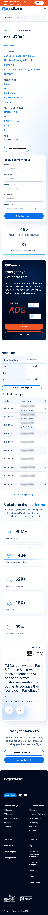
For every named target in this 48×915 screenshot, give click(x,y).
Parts (13, 30)
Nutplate (8, 74)
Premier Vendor (28, 410)
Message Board (10, 853)
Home (6, 30)
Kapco (7, 84)
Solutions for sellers (36, 801)
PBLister (7, 822)
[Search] (43, 17)
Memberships (9, 835)
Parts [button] (7, 17)
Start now (39, 3)
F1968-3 (8, 125)
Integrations (8, 841)
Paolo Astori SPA (13, 93)
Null (6, 88)
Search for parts (10, 847)
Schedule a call (23, 216)
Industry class (9, 204)
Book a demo (23, 755)
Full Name (8, 175)
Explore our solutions (23, 748)
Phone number (9, 184)
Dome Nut (9, 65)
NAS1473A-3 (10, 112)
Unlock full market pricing (22, 388)
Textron (8, 102)
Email (6, 164)
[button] (21, 208)
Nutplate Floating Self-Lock (18, 60)
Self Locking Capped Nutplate (19, 56)
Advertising (33, 818)
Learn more (24, 334)
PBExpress (8, 809)
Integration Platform (12, 814)
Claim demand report (16, 149)
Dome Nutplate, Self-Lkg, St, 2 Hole (22, 69)
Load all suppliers (22, 495)
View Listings (9, 45)
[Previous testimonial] (9, 705)
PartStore (8, 818)
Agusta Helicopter (13, 97)
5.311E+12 (9, 130)
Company (8, 195)
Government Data (35, 814)
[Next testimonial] (20, 705)
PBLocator (8, 805)
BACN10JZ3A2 (12, 121)
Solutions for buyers (11, 801)
